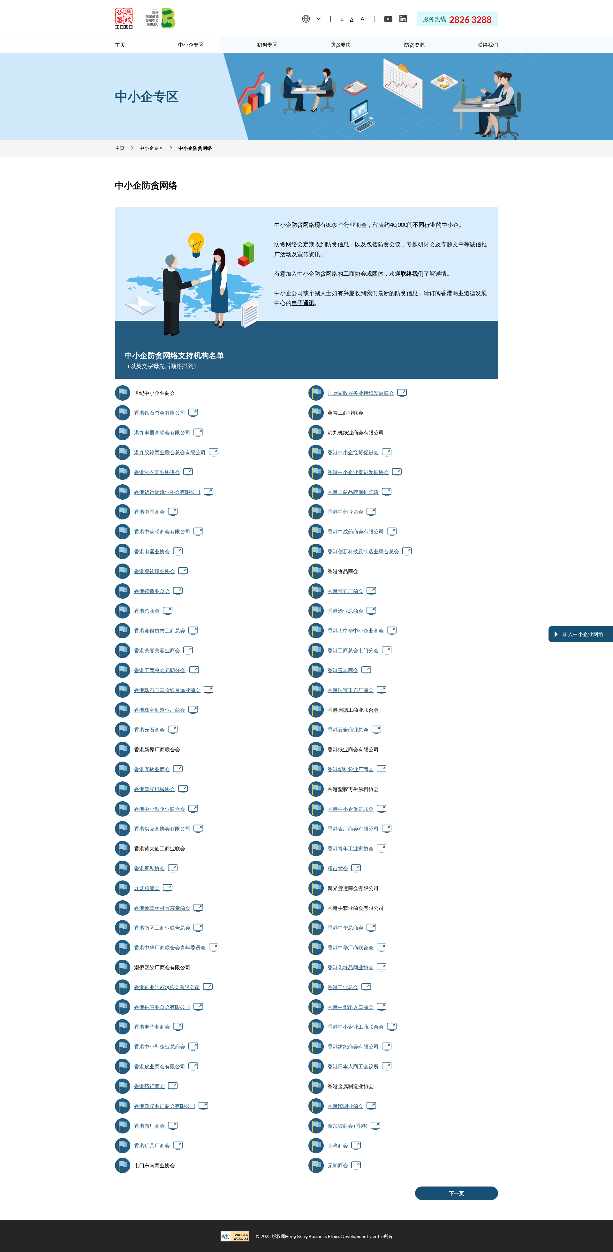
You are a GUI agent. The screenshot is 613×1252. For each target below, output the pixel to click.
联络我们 (488, 45)
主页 (120, 45)
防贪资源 (414, 45)
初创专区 (267, 45)
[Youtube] (388, 19)
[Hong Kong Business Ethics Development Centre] (161, 18)
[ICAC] (124, 18)
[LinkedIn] (403, 18)
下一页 (456, 1193)
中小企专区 (191, 45)
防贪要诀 (340, 45)
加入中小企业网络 (583, 634)
